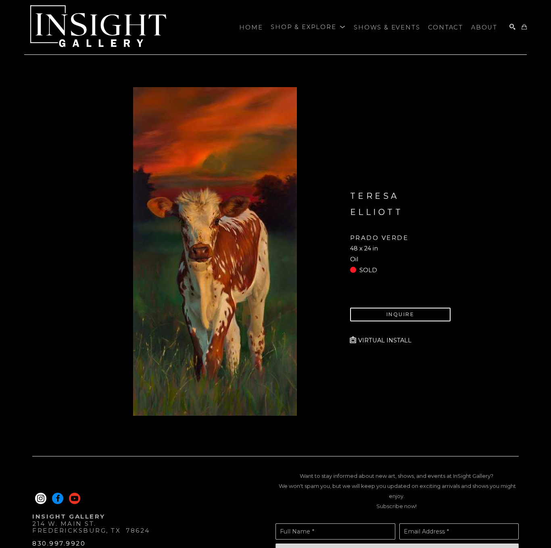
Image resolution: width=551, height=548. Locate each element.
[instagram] (40, 498)
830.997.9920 (59, 543)
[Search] (512, 27)
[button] (308, 27)
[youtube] (74, 498)
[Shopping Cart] (524, 27)
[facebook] (57, 498)
